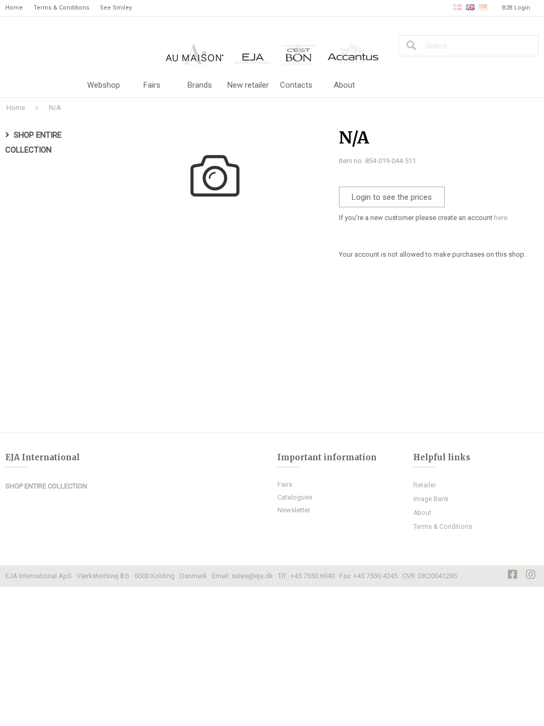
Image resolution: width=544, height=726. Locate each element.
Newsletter (293, 510)
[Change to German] (483, 8)
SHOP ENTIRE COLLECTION (46, 486)
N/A (55, 108)
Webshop (103, 85)
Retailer (424, 485)
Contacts (296, 85)
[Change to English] (470, 8)
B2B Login (516, 7)
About (344, 85)
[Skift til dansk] (457, 8)
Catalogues (294, 497)
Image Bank (430, 499)
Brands (200, 85)
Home (14, 7)
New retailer (248, 85)
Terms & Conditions (61, 7)
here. (501, 218)
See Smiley (116, 7)
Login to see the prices (392, 197)
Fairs (151, 85)
